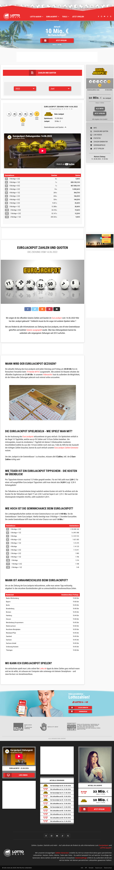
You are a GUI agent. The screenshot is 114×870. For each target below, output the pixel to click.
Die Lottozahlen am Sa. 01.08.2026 (60, 821)
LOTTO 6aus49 (105, 848)
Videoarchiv (47, 374)
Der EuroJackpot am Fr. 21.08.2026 (60, 793)
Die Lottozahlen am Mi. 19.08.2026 (60, 796)
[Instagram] (101, 16)
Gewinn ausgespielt (34, 330)
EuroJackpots (28, 436)
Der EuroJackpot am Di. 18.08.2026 (60, 800)
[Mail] (104, 16)
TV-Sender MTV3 (33, 372)
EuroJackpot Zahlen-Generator (66, 447)
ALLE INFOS (100, 108)
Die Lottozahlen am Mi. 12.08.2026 (60, 810)
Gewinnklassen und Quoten (54, 127)
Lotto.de (43, 668)
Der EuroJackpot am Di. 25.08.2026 (60, 786)
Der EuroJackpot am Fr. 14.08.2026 (60, 807)
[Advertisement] (57, 57)
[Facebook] (98, 16)
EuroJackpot (57, 318)
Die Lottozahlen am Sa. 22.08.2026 (60, 789)
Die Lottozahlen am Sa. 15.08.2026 (60, 803)
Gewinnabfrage (81, 858)
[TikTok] (108, 16)
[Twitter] (111, 16)
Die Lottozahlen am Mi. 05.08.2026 (60, 818)
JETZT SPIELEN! (100, 113)
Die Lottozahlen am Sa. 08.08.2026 (60, 814)
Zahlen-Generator (62, 853)
